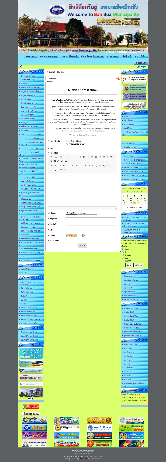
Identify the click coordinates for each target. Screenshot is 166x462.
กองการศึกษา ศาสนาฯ (28, 308)
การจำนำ (126, 364)
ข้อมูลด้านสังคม (26, 99)
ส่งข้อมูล (82, 245)
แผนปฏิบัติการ (25, 130)
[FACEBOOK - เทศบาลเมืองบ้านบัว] (31, 386)
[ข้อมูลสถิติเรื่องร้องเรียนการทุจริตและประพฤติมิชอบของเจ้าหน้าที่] (134, 109)
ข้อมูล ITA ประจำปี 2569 (29, 340)
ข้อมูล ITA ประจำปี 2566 (29, 336)
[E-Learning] (31, 372)
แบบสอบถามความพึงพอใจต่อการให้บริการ (134, 218)
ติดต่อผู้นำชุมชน (129, 147)
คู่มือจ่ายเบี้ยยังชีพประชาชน (30, 203)
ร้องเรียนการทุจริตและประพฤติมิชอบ (135, 133)
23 (124, 203)
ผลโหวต (138, 265)
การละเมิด (127, 380)
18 (131, 200)
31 (127, 205)
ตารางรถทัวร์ (128, 284)
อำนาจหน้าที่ (25, 84)
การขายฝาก (128, 372)
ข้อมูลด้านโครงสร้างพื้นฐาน (30, 92)
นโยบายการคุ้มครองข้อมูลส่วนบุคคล (134, 384)
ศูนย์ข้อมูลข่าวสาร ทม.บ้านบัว (31, 223)
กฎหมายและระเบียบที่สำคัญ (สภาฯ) (30, 212)
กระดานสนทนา (129, 124)
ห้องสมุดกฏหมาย (130, 276)
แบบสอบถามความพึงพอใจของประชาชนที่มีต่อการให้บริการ (134, 231)
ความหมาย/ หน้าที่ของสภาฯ (133, 179)
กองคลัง (23, 300)
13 (138, 198)
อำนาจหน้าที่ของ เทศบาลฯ (133, 164)
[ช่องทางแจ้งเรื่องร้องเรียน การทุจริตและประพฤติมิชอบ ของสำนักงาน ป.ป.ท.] (134, 100)
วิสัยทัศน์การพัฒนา (27, 80)
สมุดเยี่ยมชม (128, 120)
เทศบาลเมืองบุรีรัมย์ (130, 316)
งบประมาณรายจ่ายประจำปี (30, 134)
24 (127, 203)
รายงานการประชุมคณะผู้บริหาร (29, 153)
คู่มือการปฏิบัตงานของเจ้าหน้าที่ (29, 194)
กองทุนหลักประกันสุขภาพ (30, 207)
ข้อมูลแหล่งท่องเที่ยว (28, 227)
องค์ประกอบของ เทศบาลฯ (133, 172)
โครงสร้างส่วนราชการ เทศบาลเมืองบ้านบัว (31, 283)
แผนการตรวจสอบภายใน (29, 249)
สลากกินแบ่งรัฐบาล (130, 280)
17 (127, 200)
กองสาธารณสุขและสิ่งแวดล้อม (32, 319)
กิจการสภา (24, 235)
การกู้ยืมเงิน (127, 348)
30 (124, 205)
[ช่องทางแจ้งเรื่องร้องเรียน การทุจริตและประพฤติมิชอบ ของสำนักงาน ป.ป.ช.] (134, 91)
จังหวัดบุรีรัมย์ (128, 312)
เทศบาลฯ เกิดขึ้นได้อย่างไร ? (134, 160)
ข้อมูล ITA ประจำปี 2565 (29, 332)
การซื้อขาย (127, 356)
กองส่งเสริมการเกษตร (28, 316)
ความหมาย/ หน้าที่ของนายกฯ (134, 168)
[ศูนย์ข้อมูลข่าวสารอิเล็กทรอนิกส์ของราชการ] (31, 359)
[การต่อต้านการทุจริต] (31, 367)
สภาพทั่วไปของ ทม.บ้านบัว (30, 88)
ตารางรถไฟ (127, 288)
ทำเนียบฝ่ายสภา (26, 292)
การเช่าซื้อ (127, 376)
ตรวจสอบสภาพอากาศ (131, 296)
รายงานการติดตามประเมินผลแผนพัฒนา (31, 143)
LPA (22, 256)
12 (134, 198)
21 (141, 200)
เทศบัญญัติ (24, 123)
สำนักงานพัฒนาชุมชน (131, 328)
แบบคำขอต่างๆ (129, 143)
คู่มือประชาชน (25, 199)
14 (141, 198)
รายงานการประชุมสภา (29, 148)
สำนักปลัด (24, 296)
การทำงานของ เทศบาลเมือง (134, 175)
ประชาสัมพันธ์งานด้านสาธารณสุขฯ (31, 244)
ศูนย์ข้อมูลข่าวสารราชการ (133, 332)
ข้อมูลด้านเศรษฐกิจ (27, 95)
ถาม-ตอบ (126, 117)
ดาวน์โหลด (127, 128)
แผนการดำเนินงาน (27, 119)
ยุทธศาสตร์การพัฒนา (28, 111)
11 (131, 198)
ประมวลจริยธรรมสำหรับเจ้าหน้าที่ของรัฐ (30, 218)
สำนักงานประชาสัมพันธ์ (132, 324)
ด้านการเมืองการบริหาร (29, 107)
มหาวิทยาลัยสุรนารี (130, 300)
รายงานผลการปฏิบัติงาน (29, 138)
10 (127, 198)
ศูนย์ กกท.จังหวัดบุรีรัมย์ (132, 336)
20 (138, 200)
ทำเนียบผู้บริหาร (26, 288)
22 (145, 200)
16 (124, 200)
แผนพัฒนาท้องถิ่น (27, 115)
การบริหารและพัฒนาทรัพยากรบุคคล (31, 172)
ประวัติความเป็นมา (27, 76)
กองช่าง (23, 304)
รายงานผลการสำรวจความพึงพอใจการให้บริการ (133, 225)
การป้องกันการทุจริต (28, 185)
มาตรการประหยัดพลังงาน (30, 239)
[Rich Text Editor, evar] (82, 189)
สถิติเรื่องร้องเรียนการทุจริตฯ (31, 231)
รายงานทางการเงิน (27, 177)
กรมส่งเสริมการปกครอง (132, 308)
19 (134, 200)
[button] (53, 157)
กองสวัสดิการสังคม (27, 312)
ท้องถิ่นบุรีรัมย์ (128, 320)
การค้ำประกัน (128, 352)
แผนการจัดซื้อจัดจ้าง (28, 181)
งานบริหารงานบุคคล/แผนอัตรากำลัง (31, 160)
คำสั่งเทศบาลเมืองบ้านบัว (29, 127)
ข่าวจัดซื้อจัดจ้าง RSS (28, 269)
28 (141, 203)
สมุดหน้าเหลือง (129, 292)
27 (138, 203)
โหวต (129, 265)
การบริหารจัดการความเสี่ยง (30, 253)
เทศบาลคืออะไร (129, 156)
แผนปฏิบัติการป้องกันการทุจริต (32, 189)
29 (145, 203)
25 (131, 203)
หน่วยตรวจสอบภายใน (28, 323)
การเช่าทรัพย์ (128, 368)
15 (145, 198)
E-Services (24, 273)
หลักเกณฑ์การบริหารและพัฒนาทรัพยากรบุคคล (29, 166)
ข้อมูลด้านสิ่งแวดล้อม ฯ (29, 103)
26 (134, 203)
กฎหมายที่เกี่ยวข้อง (130, 344)
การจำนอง (127, 360)
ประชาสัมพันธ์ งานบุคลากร (30, 260)
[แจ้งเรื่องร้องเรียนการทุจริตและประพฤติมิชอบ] (134, 83)
